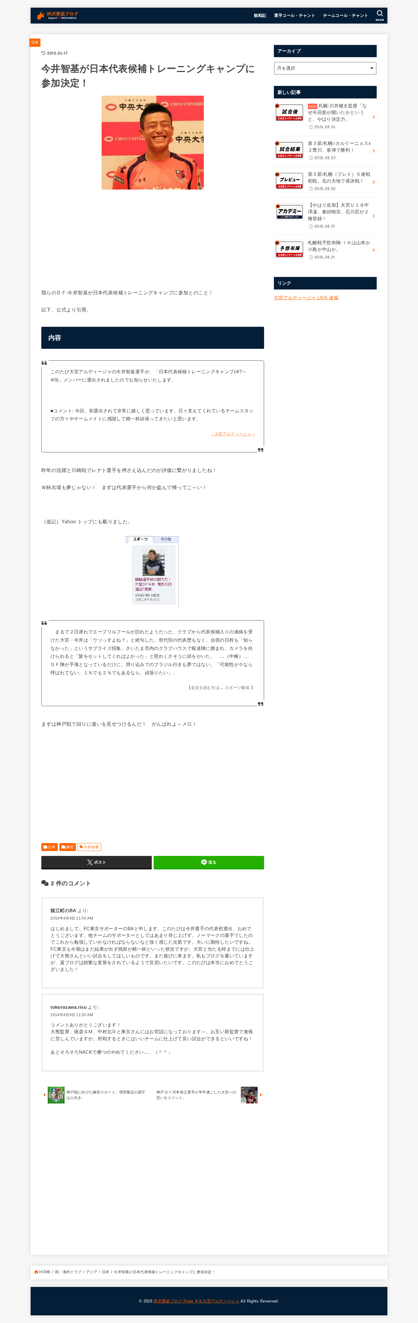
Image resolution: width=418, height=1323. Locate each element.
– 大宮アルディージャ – (233, 434)
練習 (70, 847)
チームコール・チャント (345, 15)
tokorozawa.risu (68, 1007)
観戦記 (260, 15)
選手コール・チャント (294, 15)
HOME (44, 1272)
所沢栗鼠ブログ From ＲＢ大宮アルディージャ (196, 1301)
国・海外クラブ (68, 1272)
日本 (35, 42)
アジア (91, 1272)
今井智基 (91, 847)
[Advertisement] (152, 237)
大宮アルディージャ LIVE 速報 (306, 297)
